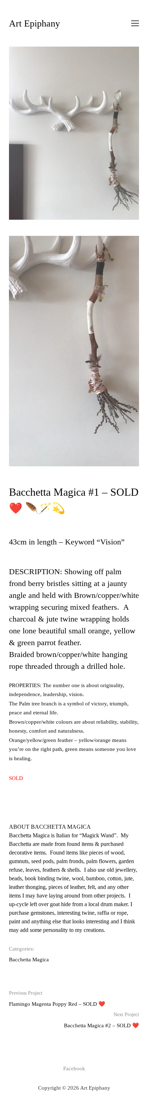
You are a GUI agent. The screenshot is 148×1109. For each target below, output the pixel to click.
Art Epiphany (34, 23)
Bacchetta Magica (29, 959)
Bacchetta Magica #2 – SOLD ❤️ (101, 1020)
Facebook (74, 1068)
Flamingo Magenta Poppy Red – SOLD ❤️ (57, 998)
